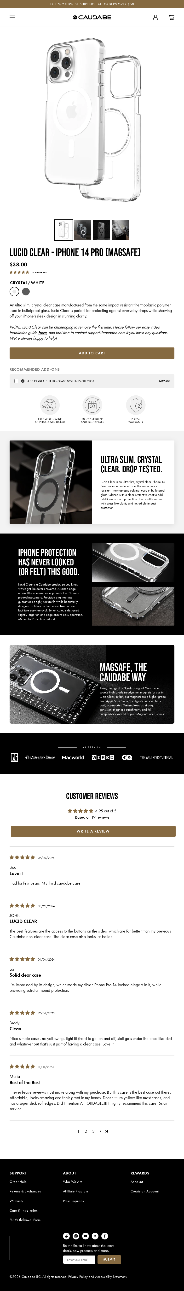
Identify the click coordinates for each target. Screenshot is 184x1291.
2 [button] (86, 1131)
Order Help (18, 1181)
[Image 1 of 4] (63, 230)
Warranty (16, 1200)
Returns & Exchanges (25, 1191)
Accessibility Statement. (111, 1276)
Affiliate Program (75, 1191)
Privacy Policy (78, 1276)
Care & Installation (24, 1210)
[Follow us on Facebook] (104, 1236)
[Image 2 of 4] (82, 230)
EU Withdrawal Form (25, 1219)
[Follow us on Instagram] (76, 1236)
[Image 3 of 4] (101, 230)
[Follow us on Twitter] (95, 1236)
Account (137, 1181)
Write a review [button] (93, 831)
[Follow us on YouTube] (85, 1236)
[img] (23, 857)
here (42, 332)
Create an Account (145, 1191)
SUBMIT (109, 1259)
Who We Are (72, 1181)
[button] (20, 272)
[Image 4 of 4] (120, 230)
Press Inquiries (73, 1200)
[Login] (155, 17)
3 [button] (93, 1131)
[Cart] (171, 17)
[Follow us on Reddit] (66, 1236)
